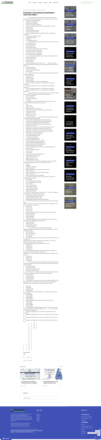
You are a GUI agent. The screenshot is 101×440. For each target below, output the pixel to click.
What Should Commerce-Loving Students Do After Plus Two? (50, 382)
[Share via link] (31, 357)
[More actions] (58, 10)
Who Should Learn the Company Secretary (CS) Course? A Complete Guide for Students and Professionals (29, 382)
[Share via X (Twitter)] (26, 357)
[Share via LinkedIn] (28, 357)
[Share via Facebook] (23, 357)
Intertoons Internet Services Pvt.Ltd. (30, 429)
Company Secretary (26, 352)
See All (61, 366)
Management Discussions (71, 10)
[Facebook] (81, 434)
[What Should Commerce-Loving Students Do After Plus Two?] (52, 374)
